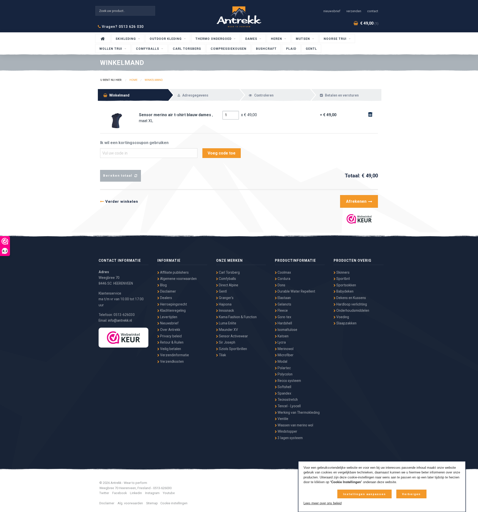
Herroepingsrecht (173, 304)
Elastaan (284, 298)
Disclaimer (167, 291)
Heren (277, 39)
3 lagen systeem (290, 438)
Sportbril (343, 279)
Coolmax (284, 272)
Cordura (283, 279)
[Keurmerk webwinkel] (123, 338)
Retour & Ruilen (171, 342)
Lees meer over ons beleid (322, 503)
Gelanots (284, 304)
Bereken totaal (118, 175)
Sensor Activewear (233, 336)
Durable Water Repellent (296, 291)
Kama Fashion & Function (237, 317)
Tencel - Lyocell (289, 406)
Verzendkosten (171, 361)
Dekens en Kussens (351, 298)
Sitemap (152, 503)
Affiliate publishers (174, 272)
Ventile (282, 419)
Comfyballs (148, 49)
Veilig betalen (170, 349)
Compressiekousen (228, 49)
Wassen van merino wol (295, 425)
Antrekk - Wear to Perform (239, 16)
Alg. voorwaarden (130, 503)
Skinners (343, 272)
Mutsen (303, 39)
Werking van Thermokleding (298, 412)
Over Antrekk (169, 330)
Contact (372, 11)
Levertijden (168, 317)
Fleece (282, 310)
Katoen (283, 336)
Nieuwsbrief (331, 11)
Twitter (104, 493)
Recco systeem (289, 381)
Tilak (222, 355)
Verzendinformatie (174, 355)
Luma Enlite (227, 323)
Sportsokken (346, 285)
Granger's (226, 298)
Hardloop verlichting (351, 304)
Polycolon (285, 374)
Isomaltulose (287, 330)
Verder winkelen (121, 201)
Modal (282, 361)
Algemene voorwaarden (178, 279)
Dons (281, 285)
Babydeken (345, 291)
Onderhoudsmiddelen (352, 310)
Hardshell (284, 323)
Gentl (311, 49)
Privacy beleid (170, 336)
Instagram (152, 493)
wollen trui (111, 49)
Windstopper (287, 431)
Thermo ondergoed (214, 39)
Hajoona (225, 304)
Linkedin (136, 493)
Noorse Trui (336, 39)
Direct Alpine (228, 285)
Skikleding (126, 39)
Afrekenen (356, 201)
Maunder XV (228, 330)
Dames (251, 39)
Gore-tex (284, 317)
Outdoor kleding (166, 39)
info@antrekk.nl (120, 320)
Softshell (284, 387)
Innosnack (226, 310)
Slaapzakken (346, 323)
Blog (163, 285)
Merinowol (285, 349)
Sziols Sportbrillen (232, 349)
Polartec (284, 368)
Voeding (342, 317)
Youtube (169, 493)
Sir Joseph (226, 342)
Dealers (165, 298)
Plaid (291, 49)
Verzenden (353, 11)
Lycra (281, 342)
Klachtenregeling (172, 310)
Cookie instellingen (173, 503)
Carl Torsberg (187, 49)
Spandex (284, 393)
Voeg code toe (222, 153)
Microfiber (285, 355)
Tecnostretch (287, 400)
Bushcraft (266, 49)
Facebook (119, 493)
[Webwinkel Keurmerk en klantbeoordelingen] (359, 219)
